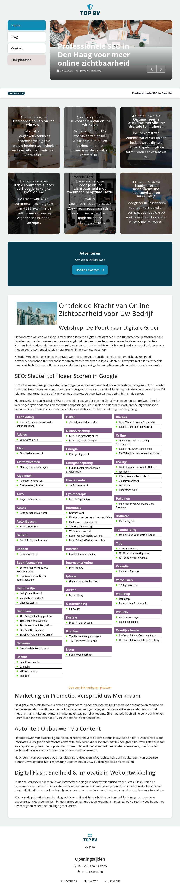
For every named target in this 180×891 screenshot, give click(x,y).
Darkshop (124, 599)
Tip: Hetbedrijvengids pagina (85, 636)
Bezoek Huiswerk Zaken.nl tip (135, 448)
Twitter (93, 881)
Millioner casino (28, 671)
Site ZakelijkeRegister (32, 630)
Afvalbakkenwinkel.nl (31, 453)
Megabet (25, 675)
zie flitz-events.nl (78, 485)
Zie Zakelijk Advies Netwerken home (139, 453)
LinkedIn (114, 881)
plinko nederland (128, 548)
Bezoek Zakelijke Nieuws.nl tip (136, 426)
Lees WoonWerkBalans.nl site (85, 535)
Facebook (70, 881)
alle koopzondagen (129, 617)
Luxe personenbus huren (34, 512)
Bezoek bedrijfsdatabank (132, 603)
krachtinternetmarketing (82, 554)
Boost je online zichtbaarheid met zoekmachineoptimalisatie (90, 188)
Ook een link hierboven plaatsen (90, 688)
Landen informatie (129, 571)
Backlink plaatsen (88, 270)
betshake (25, 666)
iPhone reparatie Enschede (84, 581)
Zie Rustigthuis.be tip (81, 526)
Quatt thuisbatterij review (33, 540)
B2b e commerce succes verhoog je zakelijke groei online (34, 188)
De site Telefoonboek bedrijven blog (139, 640)
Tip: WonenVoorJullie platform (36, 625)
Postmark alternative (31, 480)
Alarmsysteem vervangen (34, 467)
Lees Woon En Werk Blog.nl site (137, 422)
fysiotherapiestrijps (79, 499)
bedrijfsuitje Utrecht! (31, 593)
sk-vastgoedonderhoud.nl (83, 422)
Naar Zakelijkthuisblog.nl (83, 440)
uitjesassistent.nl (29, 602)
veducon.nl (125, 485)
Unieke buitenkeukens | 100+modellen (90, 517)
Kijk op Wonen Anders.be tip (134, 476)
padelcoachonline (129, 621)
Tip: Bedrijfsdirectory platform (36, 616)
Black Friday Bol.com (81, 622)
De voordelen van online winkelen (33, 122)
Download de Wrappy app (34, 648)
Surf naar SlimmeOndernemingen (137, 635)
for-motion (124, 471)
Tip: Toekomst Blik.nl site (83, 641)
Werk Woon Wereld (80, 531)
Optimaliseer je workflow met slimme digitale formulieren (146, 123)
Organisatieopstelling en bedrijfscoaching (32, 577)
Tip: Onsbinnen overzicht (33, 621)
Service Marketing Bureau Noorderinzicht (33, 569)
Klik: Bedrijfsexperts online (83, 436)
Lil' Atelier (74, 609)
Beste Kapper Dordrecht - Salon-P (138, 467)
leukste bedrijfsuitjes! (31, 598)
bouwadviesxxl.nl (29, 439)
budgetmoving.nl (128, 490)
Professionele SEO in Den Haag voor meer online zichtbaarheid (94, 54)
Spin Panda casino (30, 662)
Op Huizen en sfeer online (83, 522)
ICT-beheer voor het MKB (133, 557)
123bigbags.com (128, 585)
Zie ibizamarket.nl (129, 480)
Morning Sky (76, 567)
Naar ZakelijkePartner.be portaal (87, 540)
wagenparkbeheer (30, 499)
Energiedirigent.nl (79, 454)
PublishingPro (126, 521)
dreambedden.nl (29, 554)
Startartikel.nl (76, 512)
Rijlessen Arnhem (29, 526)
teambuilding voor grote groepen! (137, 534)
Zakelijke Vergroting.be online (36, 634)
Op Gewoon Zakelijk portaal (134, 553)
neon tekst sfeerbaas (81, 654)
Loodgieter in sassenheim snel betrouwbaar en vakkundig (146, 191)
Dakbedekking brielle (31, 485)
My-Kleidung (76, 595)
